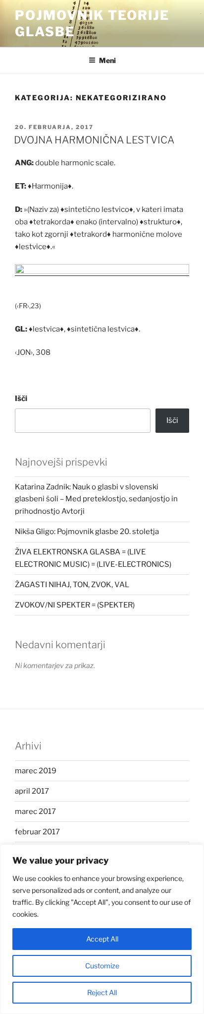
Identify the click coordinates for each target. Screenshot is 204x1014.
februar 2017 (37, 831)
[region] (102, 929)
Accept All (102, 939)
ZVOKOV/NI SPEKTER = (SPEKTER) (75, 605)
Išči (21, 398)
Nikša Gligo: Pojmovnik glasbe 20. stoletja (87, 531)
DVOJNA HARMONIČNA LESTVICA (94, 140)
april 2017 (32, 791)
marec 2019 (35, 770)
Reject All (102, 992)
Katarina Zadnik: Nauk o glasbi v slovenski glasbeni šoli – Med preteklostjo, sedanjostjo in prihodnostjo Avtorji (96, 499)
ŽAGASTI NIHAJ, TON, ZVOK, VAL (72, 584)
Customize (102, 965)
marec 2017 (35, 811)
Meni (107, 60)
